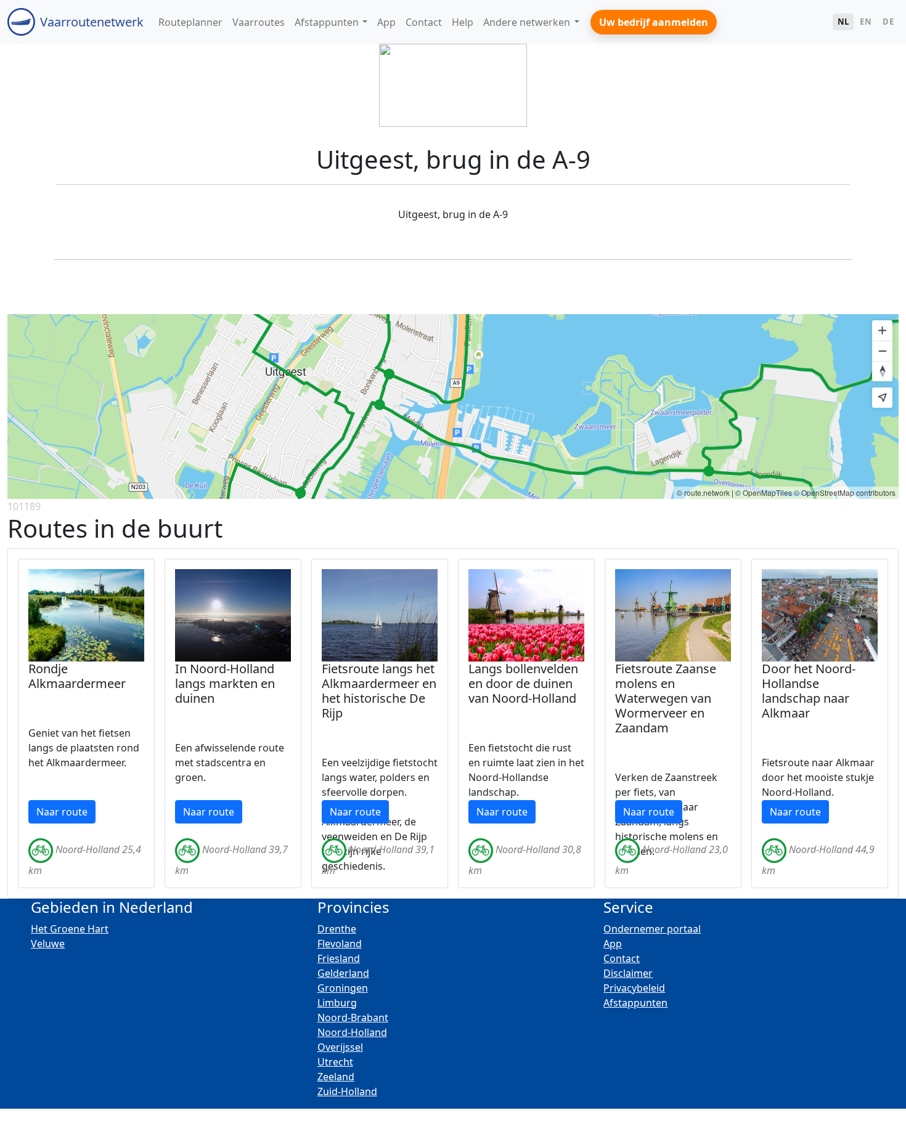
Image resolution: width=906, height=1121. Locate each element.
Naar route (62, 812)
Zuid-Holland (347, 1091)
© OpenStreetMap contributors (845, 492)
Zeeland (335, 1076)
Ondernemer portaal (652, 929)
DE (888, 21)
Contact (621, 958)
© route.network (703, 492)
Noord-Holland (352, 1032)
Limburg (337, 1003)
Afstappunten (635, 1003)
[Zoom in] (882, 330)
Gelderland (343, 973)
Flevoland (339, 943)
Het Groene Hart (69, 929)
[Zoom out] (882, 351)
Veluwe (48, 943)
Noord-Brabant (352, 1017)
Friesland (338, 958)
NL (843, 21)
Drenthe (336, 929)
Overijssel (340, 1047)
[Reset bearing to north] (882, 371)
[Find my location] (882, 397)
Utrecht (335, 1062)
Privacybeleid (634, 988)
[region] (453, 406)
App (612, 943)
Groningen (342, 988)
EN (865, 21)
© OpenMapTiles (763, 492)
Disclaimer (628, 973)
